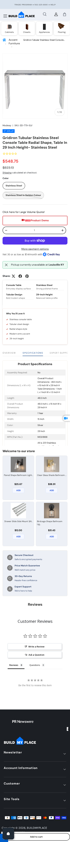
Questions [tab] (34, 665)
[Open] (8, 833)
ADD (18, 490)
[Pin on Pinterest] (27, 276)
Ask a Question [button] (36, 654)
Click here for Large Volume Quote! (24, 212)
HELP (53, 5)
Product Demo (40, 220)
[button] (65, 14)
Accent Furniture (14, 41)
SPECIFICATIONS (33, 352)
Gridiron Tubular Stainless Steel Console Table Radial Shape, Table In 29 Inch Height (44, 40)
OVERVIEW (9, 352)
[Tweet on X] (13, 276)
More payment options (35, 249)
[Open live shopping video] (66, 418)
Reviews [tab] (13, 665)
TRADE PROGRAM (23, 5)
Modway (7, 125)
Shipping (7, 172)
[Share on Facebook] (20, 276)
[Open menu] (5, 16)
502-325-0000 (41, 5)
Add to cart (36, 836)
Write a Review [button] (36, 646)
